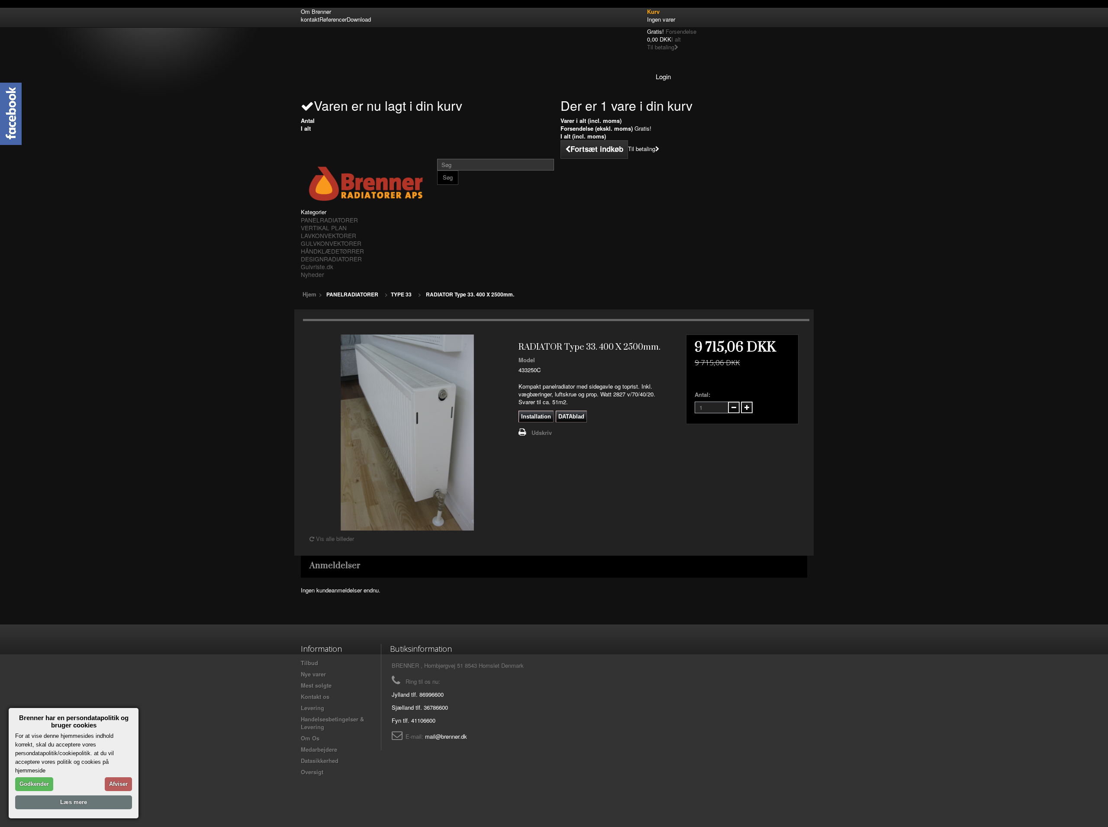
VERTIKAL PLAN (324, 227)
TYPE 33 (401, 294)
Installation (536, 416)
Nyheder (312, 274)
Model (527, 360)
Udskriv (541, 432)
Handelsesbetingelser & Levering (332, 723)
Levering (312, 708)
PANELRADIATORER (329, 220)
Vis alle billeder (334, 538)
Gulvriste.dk (317, 266)
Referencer (333, 19)
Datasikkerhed (319, 760)
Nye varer (313, 674)
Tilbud (309, 663)
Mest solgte (316, 685)
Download (359, 19)
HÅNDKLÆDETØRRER (332, 251)
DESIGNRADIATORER (331, 258)
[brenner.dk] (365, 183)
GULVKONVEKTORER (331, 243)
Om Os (310, 738)
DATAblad (571, 416)
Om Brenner (316, 11)
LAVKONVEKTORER (328, 235)
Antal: (702, 395)
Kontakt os (315, 696)
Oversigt (312, 772)
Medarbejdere (319, 749)
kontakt (310, 19)
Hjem (309, 294)
